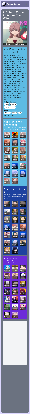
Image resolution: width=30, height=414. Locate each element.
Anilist (7, 115)
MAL (13, 115)
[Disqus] (15, 342)
